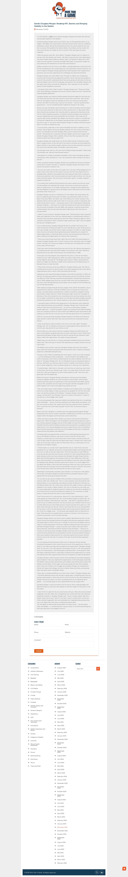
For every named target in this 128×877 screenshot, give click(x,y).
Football (33, 702)
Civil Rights (34, 688)
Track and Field (35, 766)
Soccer (33, 752)
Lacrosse (33, 740)
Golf (32, 717)
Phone (36, 632)
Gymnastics (34, 725)
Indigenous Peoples (37, 737)
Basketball (34, 681)
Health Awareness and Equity (38, 729)
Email (67, 624)
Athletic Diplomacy (37, 671)
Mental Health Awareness (35, 744)
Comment (37, 640)
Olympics (34, 749)
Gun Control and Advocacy (36, 721)
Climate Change (36, 692)
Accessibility (35, 668)
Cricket (33, 695)
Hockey (33, 734)
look (50, 36)
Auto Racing (35, 674)
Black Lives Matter (37, 685)
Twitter (97, 872)
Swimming (34, 759)
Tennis (33, 762)
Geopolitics (34, 714)
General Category (36, 710)
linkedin (102, 872)
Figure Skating (35, 699)
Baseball (33, 678)
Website (67, 632)
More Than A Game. (36, 872)
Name (36, 624)
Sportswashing (35, 756)
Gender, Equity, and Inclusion (37, 706)
